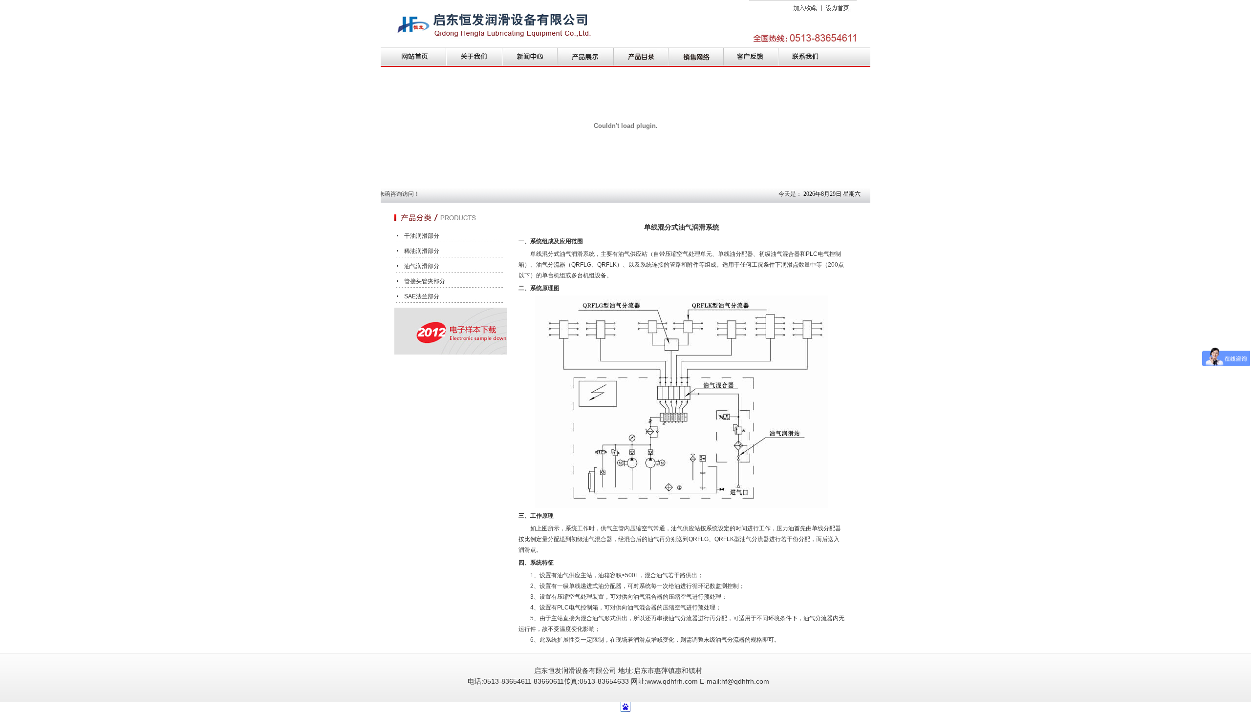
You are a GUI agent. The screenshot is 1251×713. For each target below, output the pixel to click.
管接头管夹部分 (424, 281)
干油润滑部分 (421, 235)
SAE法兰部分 (421, 296)
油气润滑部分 (421, 266)
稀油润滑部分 (421, 251)
